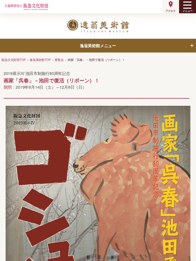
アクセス (171, 10)
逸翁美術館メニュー (98, 45)
